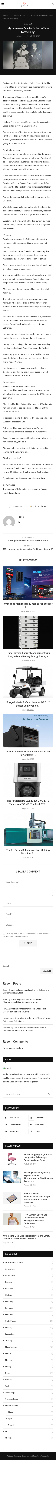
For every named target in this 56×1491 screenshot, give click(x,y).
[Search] (53, 4)
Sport (30, 1418)
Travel (30, 1425)
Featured (29, 1308)
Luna (21, 36)
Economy (29, 1301)
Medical (29, 1360)
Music (30, 1412)
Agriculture (29, 1269)
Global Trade (19, 15)
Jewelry (29, 1340)
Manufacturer (29, 1347)
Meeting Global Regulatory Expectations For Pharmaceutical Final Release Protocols (22, 1001)
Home (5, 15)
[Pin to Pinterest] (42, 506)
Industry (29, 1327)
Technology (29, 1392)
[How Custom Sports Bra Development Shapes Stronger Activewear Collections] (12, 1219)
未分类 (29, 1438)
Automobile (29, 1275)
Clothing (29, 1295)
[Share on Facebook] (35, 506)
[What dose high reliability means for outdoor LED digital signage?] (28, 583)
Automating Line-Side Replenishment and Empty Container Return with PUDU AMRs (24, 1029)
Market (29, 1353)
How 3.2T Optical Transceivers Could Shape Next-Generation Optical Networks (24, 1010)
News (29, 1373)
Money (29, 1366)
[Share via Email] (45, 506)
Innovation (29, 1334)
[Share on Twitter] (38, 506)
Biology (29, 1282)
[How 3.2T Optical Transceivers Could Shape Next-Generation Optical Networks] (12, 1198)
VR (29, 1431)
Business (29, 1288)
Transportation (29, 1399)
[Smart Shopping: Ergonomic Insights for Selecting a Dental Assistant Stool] (12, 1159)
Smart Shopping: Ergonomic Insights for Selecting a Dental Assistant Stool (38, 1157)
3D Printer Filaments (29, 1262)
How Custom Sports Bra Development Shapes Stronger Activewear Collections (35, 1219)
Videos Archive (29, 1405)
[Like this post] (32, 506)
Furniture (29, 1314)
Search (6, 966)
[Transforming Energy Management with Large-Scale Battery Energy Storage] (28, 632)
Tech (29, 1386)
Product (29, 1379)
